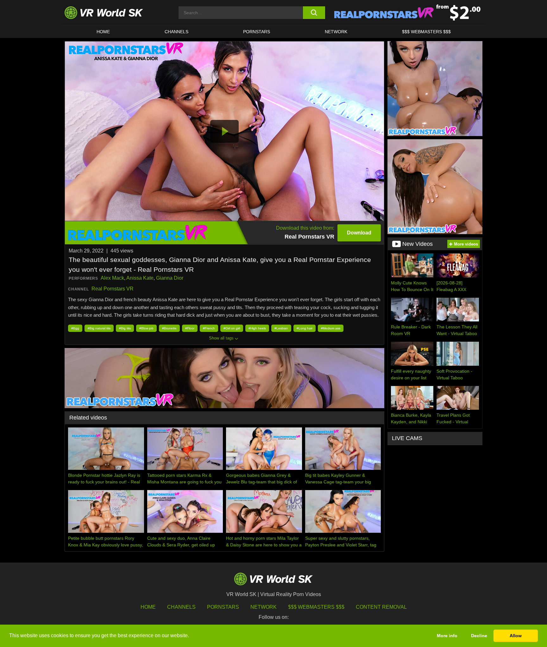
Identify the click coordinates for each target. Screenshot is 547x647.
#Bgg (75, 328)
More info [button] (447, 635)
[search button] (314, 12)
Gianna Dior (169, 278)
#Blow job (146, 328)
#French (209, 328)
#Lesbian (281, 328)
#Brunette (169, 328)
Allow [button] (516, 635)
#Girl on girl (231, 328)
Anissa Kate (140, 278)
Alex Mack (112, 278)
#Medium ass (330, 328)
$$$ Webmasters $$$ (316, 607)
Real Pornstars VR (112, 288)
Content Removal (381, 607)
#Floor (189, 328)
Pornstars (256, 31)
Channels (176, 31)
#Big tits (125, 328)
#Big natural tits (99, 328)
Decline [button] (479, 635)
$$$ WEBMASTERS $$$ (426, 31)
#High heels (257, 328)
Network (336, 31)
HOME (103, 31)
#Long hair (304, 328)
